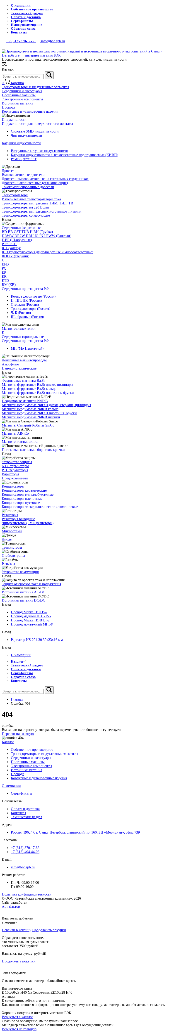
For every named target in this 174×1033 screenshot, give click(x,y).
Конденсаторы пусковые (21, 503)
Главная (17, 699)
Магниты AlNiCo (15, 433)
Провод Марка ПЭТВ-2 (29, 612)
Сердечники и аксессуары (22, 91)
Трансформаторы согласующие (26, 215)
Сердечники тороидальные (23, 337)
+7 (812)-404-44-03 (25, 852)
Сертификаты (22, 21)
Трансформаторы (15, 195)
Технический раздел (27, 13)
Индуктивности (14, 119)
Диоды (7, 539)
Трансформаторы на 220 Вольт (25, 207)
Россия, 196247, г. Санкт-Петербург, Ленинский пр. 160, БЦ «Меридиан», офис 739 (75, 832)
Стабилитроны (13, 555)
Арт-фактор (11, 906)
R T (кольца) (11, 248)
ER (4, 276)
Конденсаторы (13, 486)
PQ (4, 268)
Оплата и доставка (26, 17)
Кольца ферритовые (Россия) (33, 296)
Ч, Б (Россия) (21, 313)
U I (4, 260)
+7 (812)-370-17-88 (25, 848)
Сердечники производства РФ (25, 289)
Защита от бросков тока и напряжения (31, 584)
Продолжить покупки (49, 930)
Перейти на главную (18, 734)
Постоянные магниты (19, 95)
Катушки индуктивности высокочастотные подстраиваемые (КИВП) (64, 155)
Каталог (17, 661)
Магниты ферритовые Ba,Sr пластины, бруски (38, 393)
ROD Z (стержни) (15, 256)
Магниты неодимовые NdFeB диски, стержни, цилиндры (46, 405)
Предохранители (15, 478)
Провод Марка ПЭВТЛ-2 (30, 620)
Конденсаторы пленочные (22, 498)
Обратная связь (23, 28)
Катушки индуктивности (21, 143)
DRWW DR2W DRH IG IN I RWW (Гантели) (36, 236)
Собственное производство (32, 9)
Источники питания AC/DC (23, 592)
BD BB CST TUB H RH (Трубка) (27, 232)
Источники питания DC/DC (23, 600)
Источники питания (17, 103)
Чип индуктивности (26, 135)
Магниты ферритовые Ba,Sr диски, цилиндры (37, 384)
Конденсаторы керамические (24, 490)
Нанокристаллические (19, 368)
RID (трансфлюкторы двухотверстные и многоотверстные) (47, 252)
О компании (21, 5)
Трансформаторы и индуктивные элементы (35, 87)
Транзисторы (12, 547)
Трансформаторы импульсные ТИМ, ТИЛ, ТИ (37, 203)
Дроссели (9, 171)
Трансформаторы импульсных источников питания (41, 211)
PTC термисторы (15, 470)
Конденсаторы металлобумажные (27, 494)
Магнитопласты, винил (20, 441)
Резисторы (10, 515)
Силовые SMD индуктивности (35, 131)
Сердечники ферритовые (21, 228)
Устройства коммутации (20, 572)
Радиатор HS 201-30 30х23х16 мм (37, 640)
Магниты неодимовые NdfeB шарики (31, 417)
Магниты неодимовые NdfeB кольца (30, 409)
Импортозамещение (26, 24)
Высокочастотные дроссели (23, 175)
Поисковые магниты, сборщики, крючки (33, 450)
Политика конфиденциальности (26, 894)
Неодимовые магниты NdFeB (25, 401)
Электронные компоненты (22, 99)
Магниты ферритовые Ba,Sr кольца (29, 389)
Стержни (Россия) (25, 304)
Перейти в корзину (16, 930)
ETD (5, 280)
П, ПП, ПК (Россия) (26, 300)
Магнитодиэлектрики (19, 328)
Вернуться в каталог (17, 1017)
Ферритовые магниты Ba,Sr (23, 380)
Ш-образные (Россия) (27, 317)
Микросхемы (12, 531)
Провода (8, 107)
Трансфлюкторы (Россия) (30, 308)
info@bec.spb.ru (23, 867)
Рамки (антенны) (24, 159)
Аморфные (10, 364)
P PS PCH (9, 244)
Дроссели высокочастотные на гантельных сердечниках (45, 179)
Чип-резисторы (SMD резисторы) (27, 523)
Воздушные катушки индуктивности (39, 151)
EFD (5, 264)
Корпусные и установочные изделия (30, 111)
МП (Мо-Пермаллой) (27, 348)
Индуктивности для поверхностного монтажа (37, 124)
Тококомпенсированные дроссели (28, 187)
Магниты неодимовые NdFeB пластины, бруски (39, 413)
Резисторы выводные (18, 519)
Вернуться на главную (19, 1029)
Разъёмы (8, 564)
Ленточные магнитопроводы (24, 360)
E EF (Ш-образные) (17, 240)
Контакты (19, 32)
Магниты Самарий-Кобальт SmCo (28, 425)
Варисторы (10, 474)
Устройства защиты (17, 462)
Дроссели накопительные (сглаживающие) (35, 183)
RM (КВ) (9, 285)
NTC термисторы (15, 466)
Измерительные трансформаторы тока (31, 199)
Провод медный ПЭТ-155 (31, 616)
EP (4, 272)
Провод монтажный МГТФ (32, 624)
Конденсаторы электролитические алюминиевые (40, 507)
